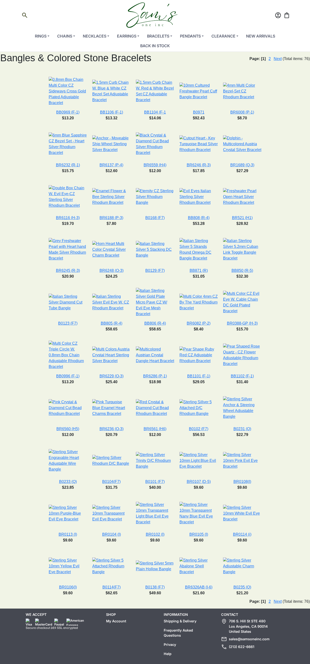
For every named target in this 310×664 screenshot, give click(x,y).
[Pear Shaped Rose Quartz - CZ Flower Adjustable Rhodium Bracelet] (242, 355)
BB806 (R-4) (155, 323)
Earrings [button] (126, 36)
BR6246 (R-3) (199, 165)
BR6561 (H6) (155, 429)
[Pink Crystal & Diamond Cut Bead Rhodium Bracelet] (68, 407)
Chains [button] (64, 36)
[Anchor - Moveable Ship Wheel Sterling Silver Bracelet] (111, 144)
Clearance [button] (223, 36)
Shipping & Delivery (180, 621)
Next (278, 59)
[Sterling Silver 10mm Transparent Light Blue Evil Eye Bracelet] (155, 513)
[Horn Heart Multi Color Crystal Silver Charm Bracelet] (111, 249)
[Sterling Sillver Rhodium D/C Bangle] (111, 460)
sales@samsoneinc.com (249, 639)
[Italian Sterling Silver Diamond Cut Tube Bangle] (68, 302)
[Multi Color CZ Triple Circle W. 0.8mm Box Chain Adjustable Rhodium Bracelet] (68, 355)
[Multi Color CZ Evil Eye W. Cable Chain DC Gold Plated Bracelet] (242, 302)
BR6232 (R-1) (68, 165)
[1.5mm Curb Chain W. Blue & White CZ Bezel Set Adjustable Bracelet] (111, 91)
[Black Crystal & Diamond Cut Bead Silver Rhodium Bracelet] (155, 144)
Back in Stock (155, 45)
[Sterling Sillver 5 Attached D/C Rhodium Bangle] (198, 407)
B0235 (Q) (242, 587)
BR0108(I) (242, 482)
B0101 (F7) (155, 482)
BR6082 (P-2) (198, 323)
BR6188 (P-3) (111, 218)
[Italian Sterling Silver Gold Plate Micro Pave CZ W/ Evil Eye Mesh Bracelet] (155, 302)
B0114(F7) (111, 587)
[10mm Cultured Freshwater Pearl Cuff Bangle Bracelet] (198, 91)
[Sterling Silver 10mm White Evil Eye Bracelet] (242, 513)
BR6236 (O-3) (112, 429)
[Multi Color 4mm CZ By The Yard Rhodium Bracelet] (198, 302)
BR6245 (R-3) (68, 270)
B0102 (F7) (198, 429)
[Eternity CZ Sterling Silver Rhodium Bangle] (155, 196)
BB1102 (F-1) (242, 376)
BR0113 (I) (68, 534)
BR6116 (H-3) (68, 218)
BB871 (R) (199, 270)
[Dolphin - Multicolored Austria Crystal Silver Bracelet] (242, 144)
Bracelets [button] (158, 36)
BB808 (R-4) (198, 218)
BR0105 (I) (198, 534)
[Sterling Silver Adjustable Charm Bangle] (242, 566)
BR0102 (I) (155, 534)
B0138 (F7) (155, 587)
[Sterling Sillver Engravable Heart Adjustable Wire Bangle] (68, 460)
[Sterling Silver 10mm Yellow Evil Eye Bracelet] (68, 566)
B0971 (198, 112)
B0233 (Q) (68, 482)
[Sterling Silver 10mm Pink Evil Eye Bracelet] (242, 460)
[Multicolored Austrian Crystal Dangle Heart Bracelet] (155, 355)
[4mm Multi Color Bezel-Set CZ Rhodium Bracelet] (242, 91)
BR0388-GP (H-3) (242, 323)
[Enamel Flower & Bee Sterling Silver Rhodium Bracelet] (111, 196)
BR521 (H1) (242, 218)
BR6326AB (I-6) (198, 587)
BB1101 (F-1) (198, 376)
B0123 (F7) (68, 323)
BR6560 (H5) (67, 429)
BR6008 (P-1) (242, 112)
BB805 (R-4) (111, 323)
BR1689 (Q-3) (242, 165)
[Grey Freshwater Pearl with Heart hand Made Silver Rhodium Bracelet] (68, 249)
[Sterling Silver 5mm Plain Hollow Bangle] (155, 566)
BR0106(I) (68, 587)
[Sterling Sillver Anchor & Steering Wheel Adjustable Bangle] (242, 407)
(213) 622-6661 (241, 647)
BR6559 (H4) (155, 165)
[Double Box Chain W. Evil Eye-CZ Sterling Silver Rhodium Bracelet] (68, 196)
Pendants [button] (190, 36)
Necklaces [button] (94, 36)
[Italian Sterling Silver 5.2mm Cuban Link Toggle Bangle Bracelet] (242, 249)
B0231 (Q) (242, 429)
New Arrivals (260, 36)
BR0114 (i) (242, 534)
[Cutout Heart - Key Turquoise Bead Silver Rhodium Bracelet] (198, 144)
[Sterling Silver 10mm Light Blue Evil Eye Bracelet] (198, 460)
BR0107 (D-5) (199, 482)
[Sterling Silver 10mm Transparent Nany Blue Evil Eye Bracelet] (198, 513)
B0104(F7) (111, 482)
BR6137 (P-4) (111, 165)
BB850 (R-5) (242, 270)
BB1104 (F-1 (155, 112)
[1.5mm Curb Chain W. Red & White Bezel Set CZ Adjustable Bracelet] (155, 91)
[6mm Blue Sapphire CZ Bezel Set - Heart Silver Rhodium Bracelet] (68, 144)
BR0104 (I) (111, 534)
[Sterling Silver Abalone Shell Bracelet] (198, 566)
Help (167, 654)
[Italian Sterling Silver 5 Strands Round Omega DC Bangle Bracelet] (198, 249)
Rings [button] (40, 36)
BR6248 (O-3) (112, 270)
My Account (116, 621)
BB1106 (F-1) (111, 112)
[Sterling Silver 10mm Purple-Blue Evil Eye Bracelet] (68, 513)
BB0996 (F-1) (67, 376)
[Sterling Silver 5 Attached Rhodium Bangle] (111, 566)
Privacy (170, 644)
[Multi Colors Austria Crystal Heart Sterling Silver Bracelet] (111, 355)
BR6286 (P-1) (155, 376)
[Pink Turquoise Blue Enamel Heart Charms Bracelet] (111, 407)
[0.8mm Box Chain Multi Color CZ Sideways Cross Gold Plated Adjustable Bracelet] (68, 91)
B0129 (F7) (155, 270)
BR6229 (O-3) (112, 376)
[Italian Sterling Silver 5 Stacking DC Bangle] (155, 249)
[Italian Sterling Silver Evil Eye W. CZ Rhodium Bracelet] (111, 302)
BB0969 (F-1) (67, 112)
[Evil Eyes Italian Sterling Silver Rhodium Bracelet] (198, 196)
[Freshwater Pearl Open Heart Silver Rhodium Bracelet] (242, 196)
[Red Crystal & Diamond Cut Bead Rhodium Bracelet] (155, 407)
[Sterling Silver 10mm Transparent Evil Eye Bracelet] (111, 513)
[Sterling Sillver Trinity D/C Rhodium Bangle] (155, 460)
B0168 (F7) (155, 218)
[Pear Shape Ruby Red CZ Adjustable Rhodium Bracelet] (198, 355)
